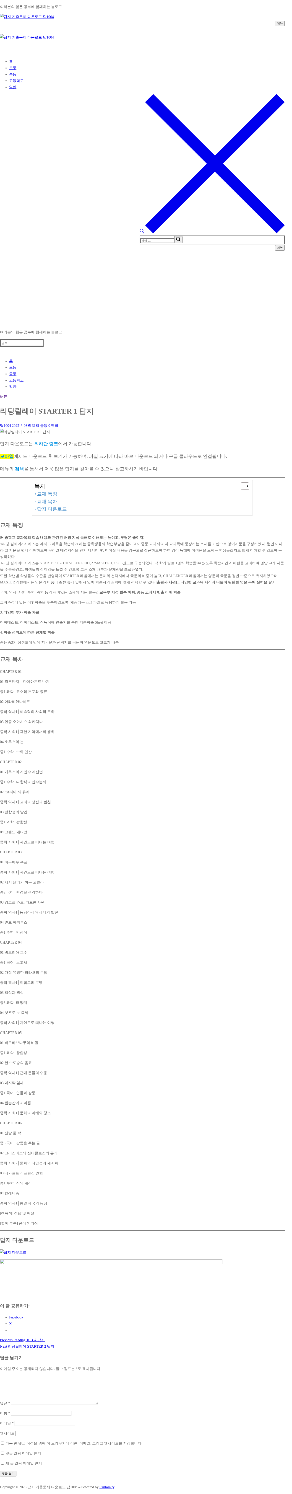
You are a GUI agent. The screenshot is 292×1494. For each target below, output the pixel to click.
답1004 (5, 425)
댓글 (5, 1403)
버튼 (3, 397)
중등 (43, 425)
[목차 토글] (242, 486)
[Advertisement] (146, 291)
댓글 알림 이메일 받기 (23, 1453)
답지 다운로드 (52, 509)
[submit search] (178, 239)
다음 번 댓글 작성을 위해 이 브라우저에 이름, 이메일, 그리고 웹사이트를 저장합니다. (73, 1443)
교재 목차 (47, 501)
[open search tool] (212, 232)
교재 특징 (47, 494)
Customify (106, 1487)
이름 (5, 1413)
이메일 (7, 1423)
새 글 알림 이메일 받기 (23, 1463)
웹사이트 (7, 1433)
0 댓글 (52, 425)
